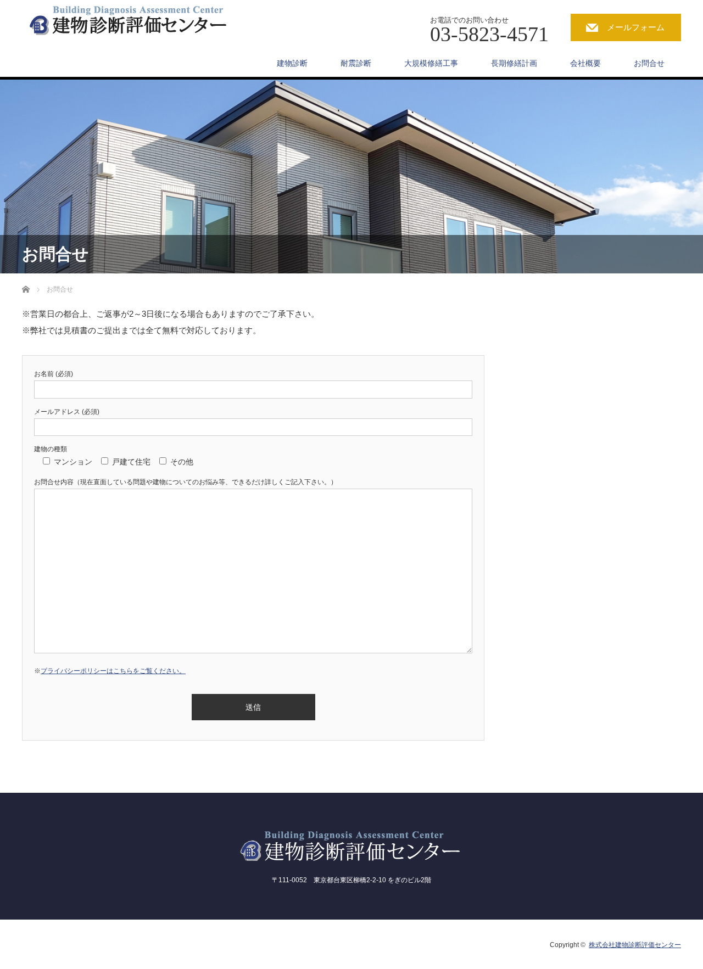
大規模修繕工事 (431, 63)
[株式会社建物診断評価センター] (139, 19)
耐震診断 (356, 63)
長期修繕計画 (514, 63)
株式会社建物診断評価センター (635, 945)
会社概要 (585, 63)
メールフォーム (636, 27)
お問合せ (649, 63)
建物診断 (292, 63)
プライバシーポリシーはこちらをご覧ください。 (113, 671)
